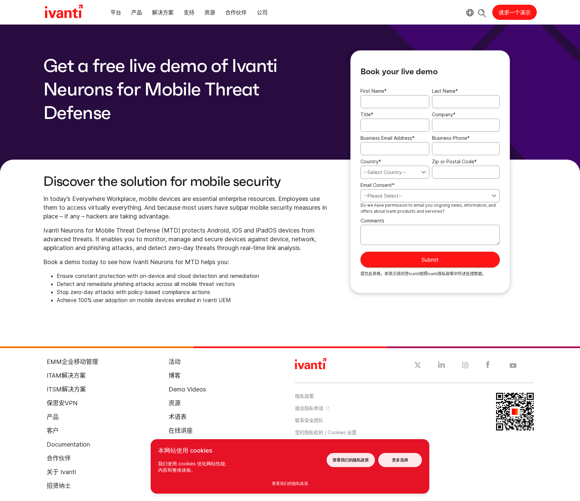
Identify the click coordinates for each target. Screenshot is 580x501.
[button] (352, 432)
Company (443, 114)
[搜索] (482, 12)
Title (366, 114)
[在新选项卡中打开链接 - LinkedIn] (441, 366)
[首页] (63, 12)
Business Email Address (387, 138)
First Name (373, 91)
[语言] (469, 13)
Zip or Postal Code (454, 161)
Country (370, 161)
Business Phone (451, 138)
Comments (372, 220)
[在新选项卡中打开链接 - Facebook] (488, 366)
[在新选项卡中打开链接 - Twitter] (417, 366)
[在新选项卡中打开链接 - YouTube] (513, 366)
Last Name (445, 91)
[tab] (115, 13)
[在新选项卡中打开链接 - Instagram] (465, 366)
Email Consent (377, 185)
